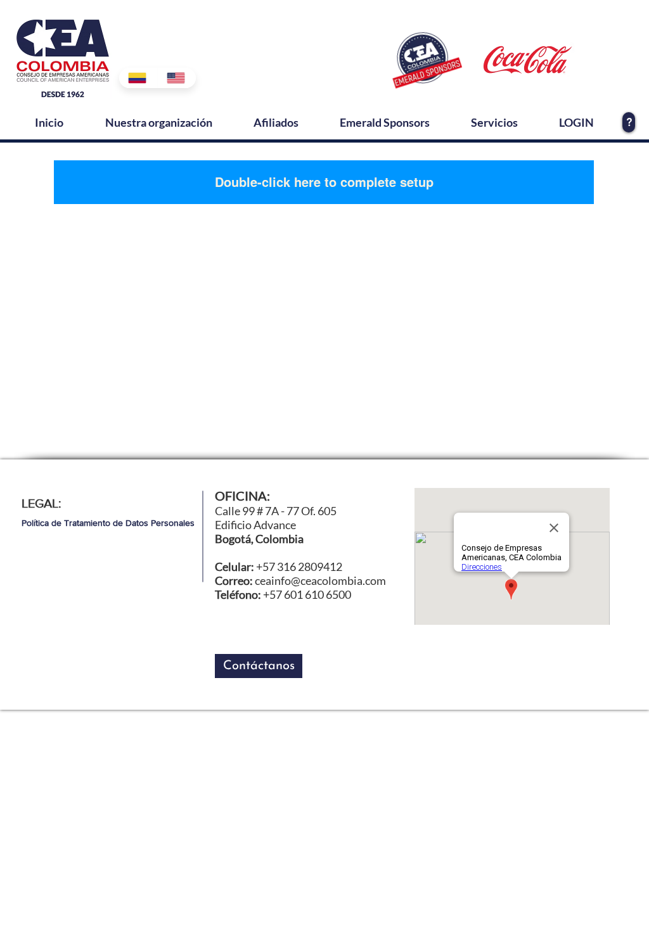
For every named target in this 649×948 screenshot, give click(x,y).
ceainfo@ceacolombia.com (320, 580)
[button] (258, 666)
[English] (176, 78)
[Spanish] (138, 78)
